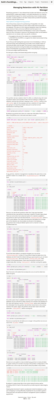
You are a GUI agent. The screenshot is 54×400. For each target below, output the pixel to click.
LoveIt (34, 397)
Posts (21, 2)
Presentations (45, 2)
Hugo (25, 397)
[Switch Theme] (51, 2)
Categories (31, 2)
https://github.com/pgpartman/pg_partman (18, 21)
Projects (37, 2)
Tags (25, 2)
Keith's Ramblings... (9, 2)
